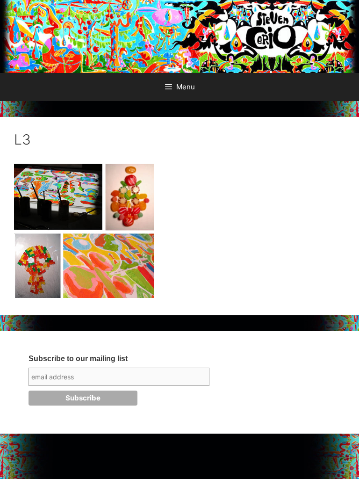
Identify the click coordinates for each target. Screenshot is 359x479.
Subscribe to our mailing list (78, 359)
